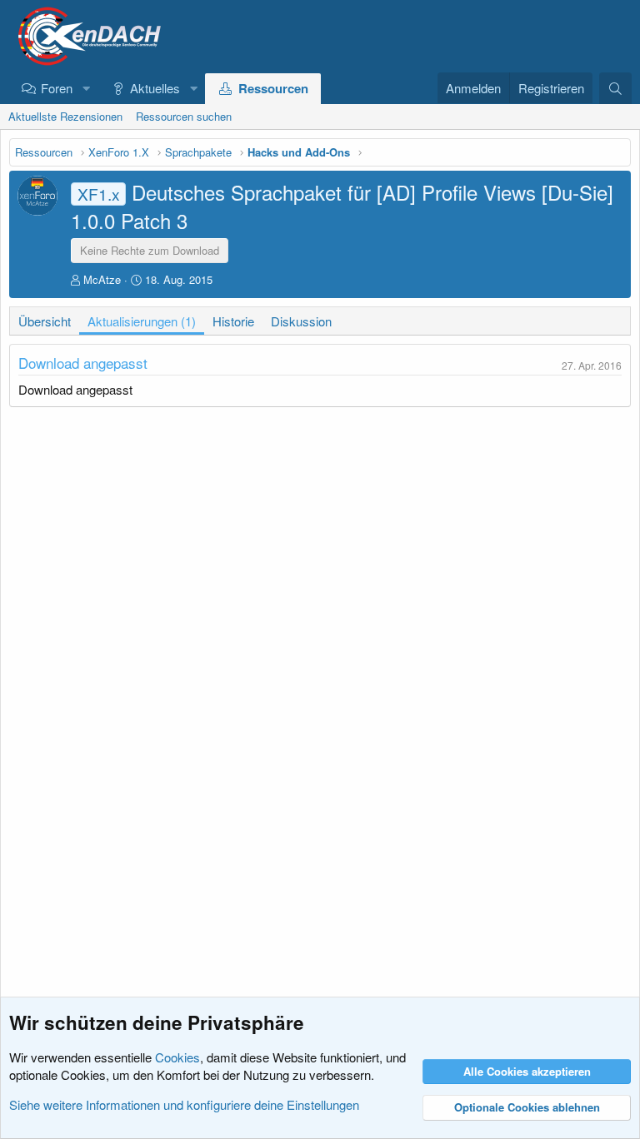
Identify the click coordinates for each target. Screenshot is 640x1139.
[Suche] (615, 88)
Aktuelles (155, 88)
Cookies (177, 1057)
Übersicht (44, 321)
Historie (233, 321)
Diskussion (301, 321)
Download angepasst (83, 362)
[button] (86, 87)
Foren (56, 88)
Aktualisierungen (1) (142, 321)
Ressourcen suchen (184, 116)
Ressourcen (273, 88)
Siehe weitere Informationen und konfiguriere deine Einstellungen (184, 1104)
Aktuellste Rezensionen (65, 116)
